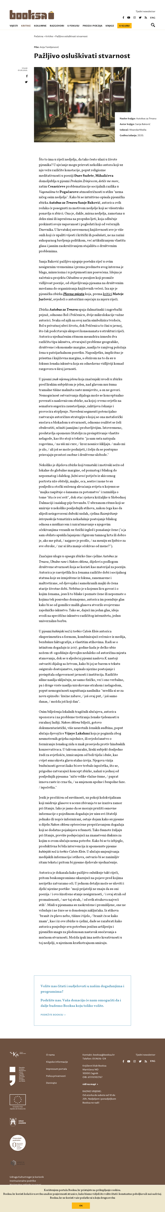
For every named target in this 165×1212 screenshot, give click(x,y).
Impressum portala (56, 1069)
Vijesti (14, 25)
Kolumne (40, 25)
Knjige (110, 25)
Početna (38, 36)
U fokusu (73, 25)
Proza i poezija (92, 25)
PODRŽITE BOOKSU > (53, 1014)
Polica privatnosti (56, 1076)
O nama (50, 1054)
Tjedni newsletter (145, 11)
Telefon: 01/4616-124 (94, 1058)
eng (152, 18)
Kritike (26, 25)
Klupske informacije (57, 1061)
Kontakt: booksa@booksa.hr (98, 1054)
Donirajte (51, 1082)
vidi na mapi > (90, 1084)
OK (81, 1205)
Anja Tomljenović (49, 47)
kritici (107, 294)
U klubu (124, 25)
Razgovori (57, 25)
